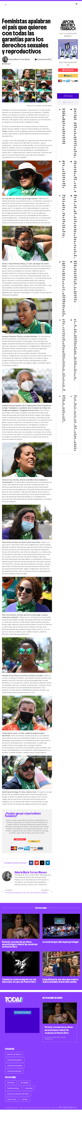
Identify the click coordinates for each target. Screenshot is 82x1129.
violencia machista (14, 1071)
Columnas (28, 1088)
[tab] (68, 96)
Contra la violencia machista (18, 1094)
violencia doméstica (14, 1066)
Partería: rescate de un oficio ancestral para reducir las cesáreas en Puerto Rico (20, 944)
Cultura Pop (11, 1099)
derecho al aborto (14, 1054)
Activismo (11, 1083)
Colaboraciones (13, 1088)
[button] (31, 863)
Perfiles (25, 1099)
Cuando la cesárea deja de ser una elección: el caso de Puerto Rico (19, 980)
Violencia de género (14, 1060)
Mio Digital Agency (68, 1107)
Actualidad (24, 1083)
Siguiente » (42, 984)
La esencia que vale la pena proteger (60, 941)
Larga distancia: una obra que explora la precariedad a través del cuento (60, 980)
